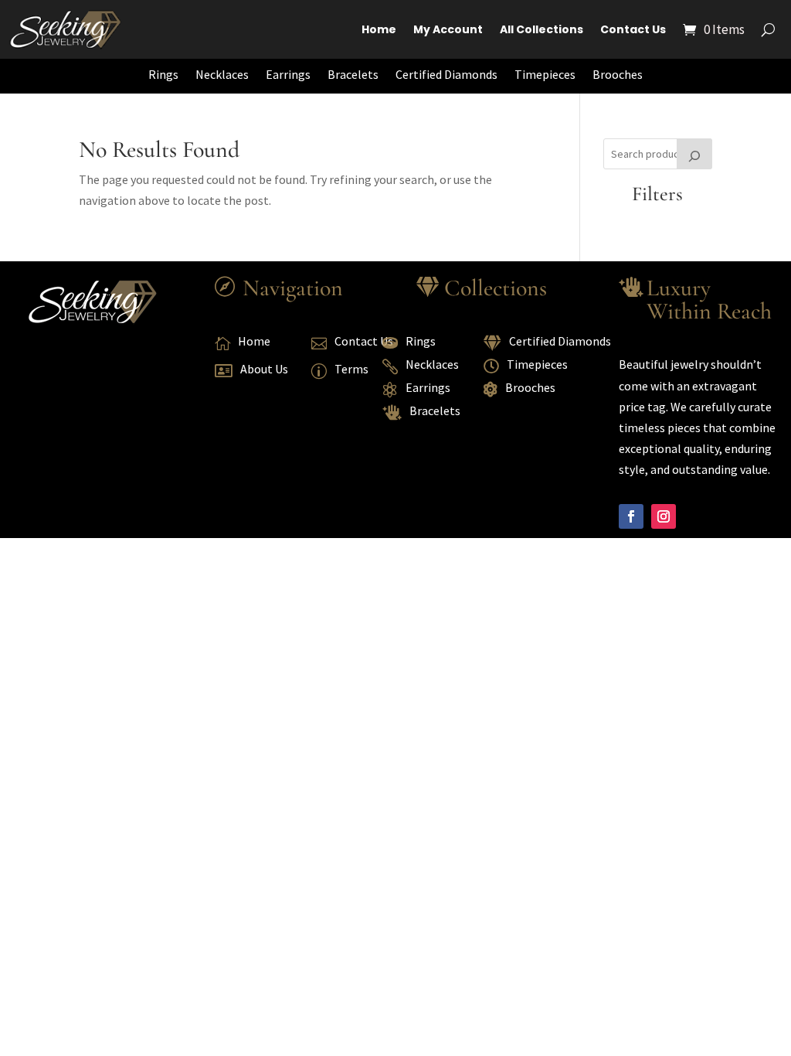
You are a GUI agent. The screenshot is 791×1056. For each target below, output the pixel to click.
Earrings (288, 74)
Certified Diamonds (446, 74)
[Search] (694, 153)
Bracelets (353, 74)
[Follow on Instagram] (663, 516)
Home (379, 29)
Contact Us (633, 29)
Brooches (617, 74)
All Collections (541, 29)
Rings (163, 74)
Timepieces (544, 74)
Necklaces (222, 74)
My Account (448, 29)
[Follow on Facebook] (631, 516)
